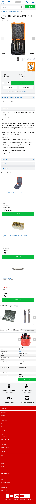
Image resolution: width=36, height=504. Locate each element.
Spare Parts (3, 426)
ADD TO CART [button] (27, 379)
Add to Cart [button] (22, 83)
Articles (2, 466)
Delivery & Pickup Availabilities (12, 97)
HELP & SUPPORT (6, 473)
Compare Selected (29, 330)
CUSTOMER (4, 430)
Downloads (5, 168)
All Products (3, 412)
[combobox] (18, 102)
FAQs (2, 469)
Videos (2, 423)
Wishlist (2, 442)
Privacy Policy (4, 487)
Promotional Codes (5, 482)
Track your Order (5, 439)
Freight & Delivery (5, 444)
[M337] (18, 38)
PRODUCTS (4, 409)
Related (4, 164)
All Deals (3, 415)
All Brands (3, 418)
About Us (3, 455)
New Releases (4, 420)
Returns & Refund (5, 447)
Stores (2, 458)
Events (2, 463)
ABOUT (3, 451)
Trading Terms (4, 490)
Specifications (5, 159)
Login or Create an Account (7, 434)
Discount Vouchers (5, 485)
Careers (2, 460)
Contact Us (3, 479)
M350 (20, 351)
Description (5, 109)
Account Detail (4, 436)
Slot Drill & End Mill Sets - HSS (11, 11)
